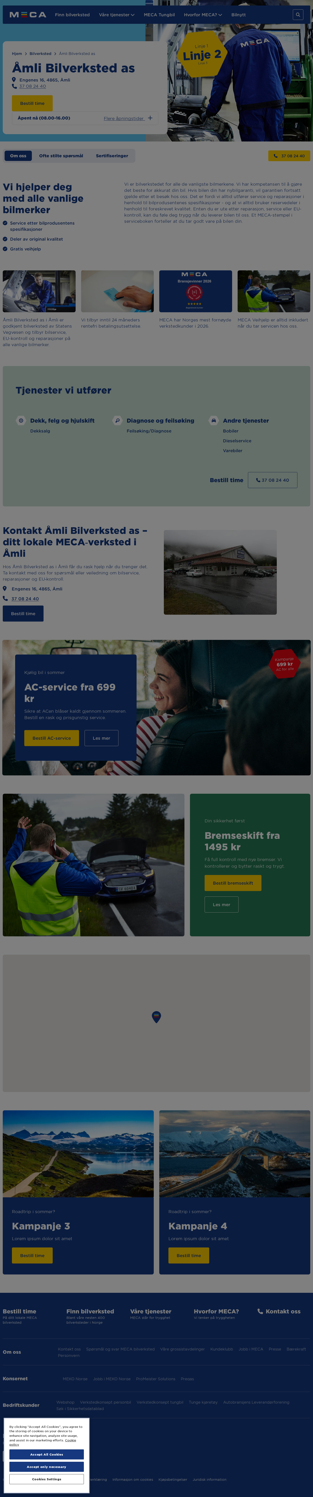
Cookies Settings (46, 1479)
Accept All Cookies (46, 1454)
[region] (47, 1455)
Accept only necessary (46, 1467)
